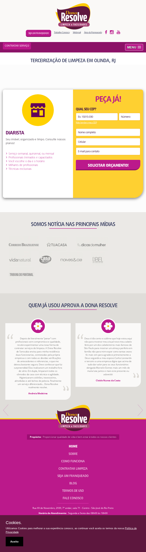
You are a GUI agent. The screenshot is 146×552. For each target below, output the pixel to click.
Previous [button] (6, 410)
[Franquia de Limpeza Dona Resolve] (73, 16)
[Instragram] (112, 32)
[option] (38, 361)
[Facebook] (106, 32)
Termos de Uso (73, 491)
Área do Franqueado (93, 32)
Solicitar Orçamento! (108, 166)
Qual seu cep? (86, 109)
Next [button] (139, 410)
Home (73, 446)
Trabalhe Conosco (62, 32)
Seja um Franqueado (73, 476)
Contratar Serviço (17, 46)
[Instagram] (118, 32)
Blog (73, 483)
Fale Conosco (73, 498)
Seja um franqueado (38, 33)
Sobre (73, 454)
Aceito (14, 541)
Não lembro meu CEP (86, 122)
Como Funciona (73, 461)
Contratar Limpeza (73, 469)
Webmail (77, 32)
